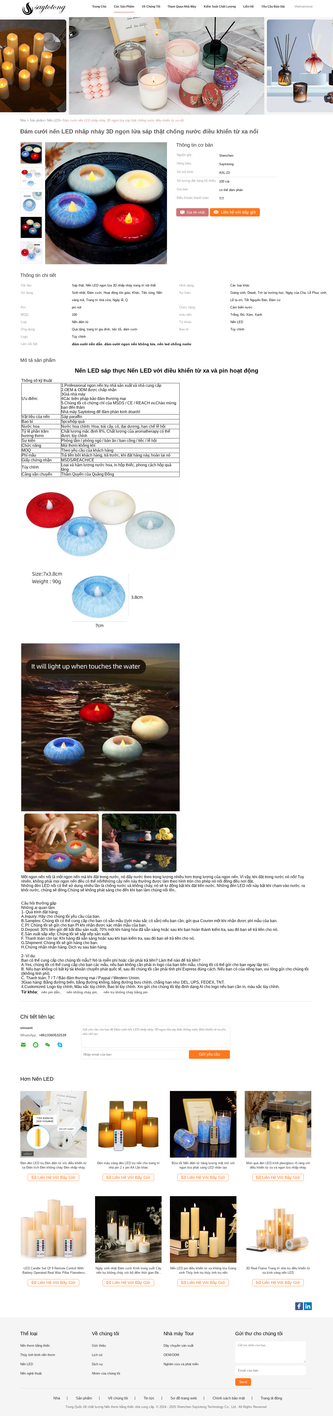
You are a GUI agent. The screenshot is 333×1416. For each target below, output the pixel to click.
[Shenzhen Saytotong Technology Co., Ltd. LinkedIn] (308, 1306)
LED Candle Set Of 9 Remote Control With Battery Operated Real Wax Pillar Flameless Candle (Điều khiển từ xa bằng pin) (53, 1270)
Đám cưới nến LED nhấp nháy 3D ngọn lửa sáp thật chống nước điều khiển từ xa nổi (123, 120)
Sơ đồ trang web (183, 1398)
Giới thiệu (99, 1345)
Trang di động (271, 1398)
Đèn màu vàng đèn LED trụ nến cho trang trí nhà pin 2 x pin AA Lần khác (128, 1165)
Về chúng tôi (151, 6)
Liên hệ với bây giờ (238, 212)
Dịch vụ (97, 1364)
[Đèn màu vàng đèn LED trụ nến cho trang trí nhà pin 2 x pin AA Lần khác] (128, 1124)
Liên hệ (248, 6)
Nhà (56, 1398)
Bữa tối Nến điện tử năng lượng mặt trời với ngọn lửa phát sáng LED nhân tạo (203, 1165)
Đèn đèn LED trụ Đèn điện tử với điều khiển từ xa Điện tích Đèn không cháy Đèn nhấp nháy (53, 1165)
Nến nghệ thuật (31, 1373)
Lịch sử (97, 1355)
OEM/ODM (171, 1355)
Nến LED (26, 1364)
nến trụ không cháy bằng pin (126, 992)
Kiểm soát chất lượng (220, 6)
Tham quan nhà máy (181, 6)
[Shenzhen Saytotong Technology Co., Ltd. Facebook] (299, 1306)
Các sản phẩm (124, 6)
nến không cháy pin (82, 992)
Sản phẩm (84, 1398)
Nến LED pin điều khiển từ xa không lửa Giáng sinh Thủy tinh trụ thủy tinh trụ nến (203, 1270)
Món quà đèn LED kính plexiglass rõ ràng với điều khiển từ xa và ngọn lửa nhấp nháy (278, 1165)
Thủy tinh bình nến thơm (37, 1355)
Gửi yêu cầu (209, 1054)
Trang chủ (99, 6)
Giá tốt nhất (195, 212)
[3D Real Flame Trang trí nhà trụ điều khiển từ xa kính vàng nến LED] (278, 1229)
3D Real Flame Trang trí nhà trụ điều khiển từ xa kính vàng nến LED (278, 1270)
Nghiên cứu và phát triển (181, 1364)
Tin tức (149, 1398)
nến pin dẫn (50, 992)
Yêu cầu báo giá (273, 6)
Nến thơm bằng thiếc (35, 1345)
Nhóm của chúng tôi (106, 1373)
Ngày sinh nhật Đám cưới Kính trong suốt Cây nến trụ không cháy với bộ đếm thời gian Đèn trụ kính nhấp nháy (128, 1270)
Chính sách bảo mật (229, 1398)
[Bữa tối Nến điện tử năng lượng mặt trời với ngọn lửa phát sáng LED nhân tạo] (203, 1124)
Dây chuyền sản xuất (179, 1345)
